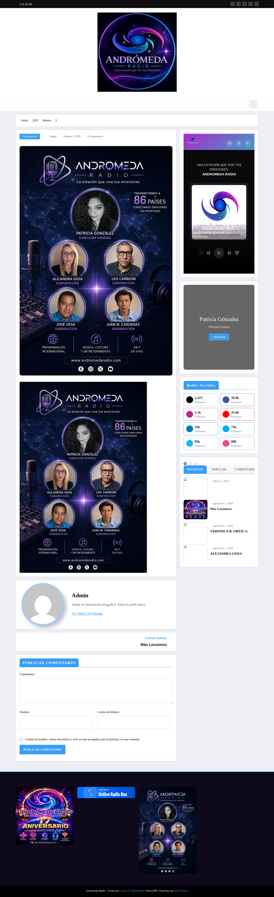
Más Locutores (154, 645)
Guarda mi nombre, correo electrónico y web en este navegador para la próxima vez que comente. (82, 739)
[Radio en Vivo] (106, 792)
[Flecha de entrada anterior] (21, 642)
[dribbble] (244, 4)
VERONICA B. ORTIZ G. (229, 531)
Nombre (24, 712)
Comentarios (27, 674)
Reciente (195, 469)
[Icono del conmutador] (18, 104)
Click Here (219, 337)
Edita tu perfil (127, 604)
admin (53, 136)
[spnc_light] (253, 104)
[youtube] (256, 4)
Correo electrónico (108, 712)
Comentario (244, 469)
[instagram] (250, 4)
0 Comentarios (95, 136)
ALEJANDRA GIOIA (226, 553)
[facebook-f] (232, 4)
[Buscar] (241, 104)
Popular (219, 469)
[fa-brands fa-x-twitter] (238, 4)
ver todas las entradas (87, 613)
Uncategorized (29, 136)
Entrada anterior (156, 638)
